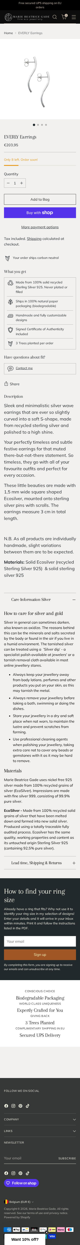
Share (15, 384)
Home (8, 33)
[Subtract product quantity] (8, 183)
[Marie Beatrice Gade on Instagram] (13, 1106)
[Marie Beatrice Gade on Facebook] (6, 1106)
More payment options (40, 227)
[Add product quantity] (22, 183)
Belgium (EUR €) (19, 1202)
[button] (24, 1239)
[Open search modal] (54, 17)
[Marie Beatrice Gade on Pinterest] (21, 1106)
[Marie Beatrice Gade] (27, 16)
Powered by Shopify (17, 1217)
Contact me (24, 368)
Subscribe (67, 1158)
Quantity (11, 174)
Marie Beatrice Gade (42, 1208)
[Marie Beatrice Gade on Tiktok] (28, 1106)
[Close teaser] (46, 1232)
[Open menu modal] (73, 17)
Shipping (34, 238)
